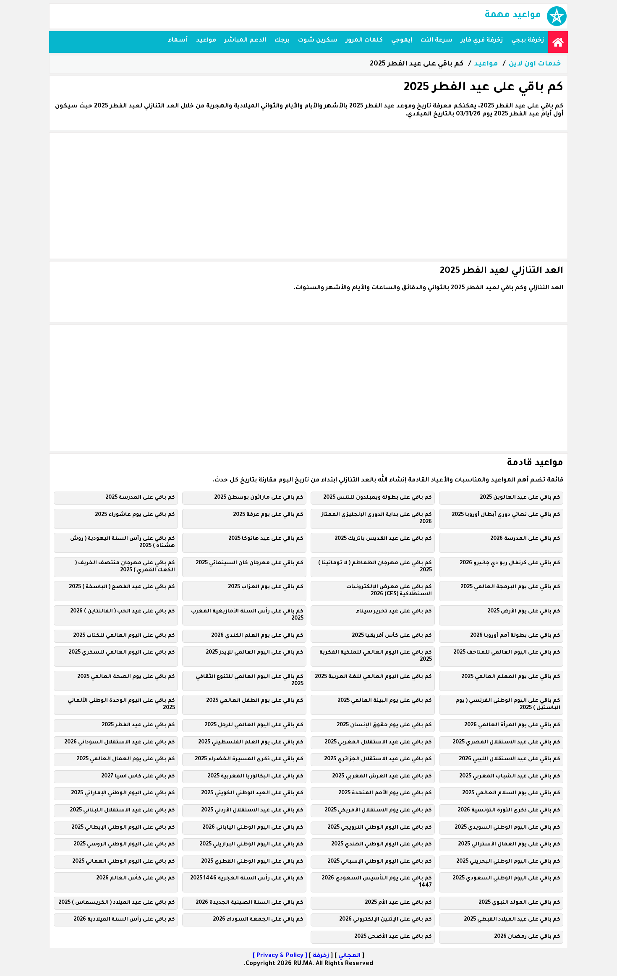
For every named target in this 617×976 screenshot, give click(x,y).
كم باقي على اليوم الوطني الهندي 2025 (381, 845)
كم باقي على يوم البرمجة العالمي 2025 (510, 587)
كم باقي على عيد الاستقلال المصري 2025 (506, 743)
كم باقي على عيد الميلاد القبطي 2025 (512, 920)
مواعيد (206, 40)
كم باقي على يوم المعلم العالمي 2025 (510, 677)
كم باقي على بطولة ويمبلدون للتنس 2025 (377, 498)
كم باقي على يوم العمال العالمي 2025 (125, 759)
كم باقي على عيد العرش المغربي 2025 (382, 777)
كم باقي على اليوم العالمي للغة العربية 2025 (373, 677)
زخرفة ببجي (527, 40)
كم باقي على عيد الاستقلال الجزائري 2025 (378, 759)
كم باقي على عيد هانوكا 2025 (265, 539)
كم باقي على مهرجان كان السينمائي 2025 (249, 563)
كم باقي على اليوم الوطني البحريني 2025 (508, 862)
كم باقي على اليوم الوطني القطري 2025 (252, 862)
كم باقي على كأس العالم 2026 (135, 879)
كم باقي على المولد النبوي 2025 (519, 903)
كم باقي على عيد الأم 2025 (398, 903)
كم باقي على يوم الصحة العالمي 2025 (126, 677)
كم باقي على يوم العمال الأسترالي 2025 (509, 845)
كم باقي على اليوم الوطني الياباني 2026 (252, 828)
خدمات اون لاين (535, 64)
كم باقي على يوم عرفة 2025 (268, 515)
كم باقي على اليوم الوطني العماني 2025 (123, 862)
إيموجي (401, 40)
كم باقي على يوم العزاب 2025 (265, 587)
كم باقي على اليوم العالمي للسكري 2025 (121, 653)
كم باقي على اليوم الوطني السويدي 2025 (507, 828)
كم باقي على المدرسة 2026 (525, 539)
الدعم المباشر (245, 40)
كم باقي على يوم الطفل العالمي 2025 (254, 701)
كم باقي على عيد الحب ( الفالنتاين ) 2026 (122, 612)
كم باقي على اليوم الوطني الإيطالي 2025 (123, 828)
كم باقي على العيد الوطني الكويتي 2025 (252, 793)
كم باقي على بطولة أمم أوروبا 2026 (515, 636)
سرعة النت (436, 40)
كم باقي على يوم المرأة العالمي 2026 (512, 725)
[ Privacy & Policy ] (280, 956)
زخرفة (321, 956)
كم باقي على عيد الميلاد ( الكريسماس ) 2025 (116, 903)
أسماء (178, 40)
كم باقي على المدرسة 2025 (140, 498)
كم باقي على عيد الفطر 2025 (138, 725)
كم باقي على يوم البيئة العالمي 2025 (384, 701)
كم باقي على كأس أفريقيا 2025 (392, 636)
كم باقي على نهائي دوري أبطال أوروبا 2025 (506, 515)
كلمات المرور (364, 40)
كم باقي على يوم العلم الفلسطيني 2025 (250, 743)
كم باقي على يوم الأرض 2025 (523, 612)
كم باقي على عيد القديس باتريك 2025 (383, 539)
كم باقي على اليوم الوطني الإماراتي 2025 (123, 793)
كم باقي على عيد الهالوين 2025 (520, 498)
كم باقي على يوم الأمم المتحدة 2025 (385, 793)
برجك (282, 40)
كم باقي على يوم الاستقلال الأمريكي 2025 (378, 811)
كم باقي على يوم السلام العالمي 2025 (511, 793)
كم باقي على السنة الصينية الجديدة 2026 (249, 903)
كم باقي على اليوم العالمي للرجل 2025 (253, 725)
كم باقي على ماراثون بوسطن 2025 (258, 498)
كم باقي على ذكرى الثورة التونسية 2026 (509, 811)
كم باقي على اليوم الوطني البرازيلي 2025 (251, 845)
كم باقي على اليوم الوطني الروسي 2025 (124, 845)
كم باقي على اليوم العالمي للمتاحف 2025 (506, 653)
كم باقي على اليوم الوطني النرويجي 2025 (379, 828)
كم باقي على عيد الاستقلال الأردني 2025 (252, 811)
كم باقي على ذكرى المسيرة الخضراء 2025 (249, 759)
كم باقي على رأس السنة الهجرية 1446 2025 (246, 879)
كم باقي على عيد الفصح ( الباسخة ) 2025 (122, 587)
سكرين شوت (317, 40)
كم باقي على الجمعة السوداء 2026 (258, 920)
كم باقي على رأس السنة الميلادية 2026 (124, 920)
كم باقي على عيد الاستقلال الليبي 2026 (509, 759)
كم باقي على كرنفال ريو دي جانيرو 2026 (510, 563)
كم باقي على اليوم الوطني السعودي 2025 (506, 879)
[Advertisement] (308, 195)
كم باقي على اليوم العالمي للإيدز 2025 (254, 653)
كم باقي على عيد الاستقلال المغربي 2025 (378, 743)
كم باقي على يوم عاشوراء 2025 (135, 515)
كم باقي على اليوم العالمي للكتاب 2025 (124, 636)
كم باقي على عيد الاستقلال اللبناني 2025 (122, 811)
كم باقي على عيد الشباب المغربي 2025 (509, 777)
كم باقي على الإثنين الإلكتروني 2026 (385, 920)
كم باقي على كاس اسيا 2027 (138, 777)
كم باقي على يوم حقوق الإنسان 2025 (384, 725)
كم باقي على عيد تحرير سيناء (394, 612)
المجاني (349, 956)
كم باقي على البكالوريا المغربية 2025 (255, 777)
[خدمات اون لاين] (558, 42)
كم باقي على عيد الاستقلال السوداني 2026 (119, 743)
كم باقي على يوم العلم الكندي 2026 (257, 636)
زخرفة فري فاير (482, 40)
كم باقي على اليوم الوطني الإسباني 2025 (379, 862)
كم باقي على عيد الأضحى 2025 (393, 937)
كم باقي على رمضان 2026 (527, 937)
